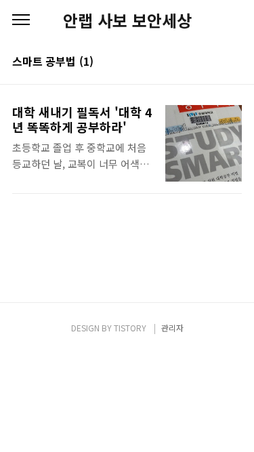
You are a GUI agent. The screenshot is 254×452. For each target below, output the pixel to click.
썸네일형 (215, 62)
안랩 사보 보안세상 (127, 20)
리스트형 (234, 62)
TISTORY (130, 327)
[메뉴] (21, 20)
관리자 (172, 327)
